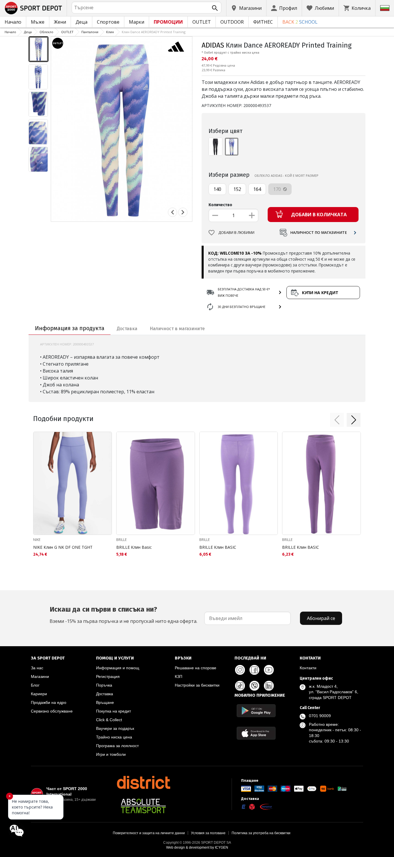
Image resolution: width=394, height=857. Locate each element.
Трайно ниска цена (114, 737)
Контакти (308, 668)
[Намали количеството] (215, 215)
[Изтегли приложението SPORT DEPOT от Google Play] (256, 710)
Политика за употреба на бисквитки (261, 833)
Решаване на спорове (195, 668)
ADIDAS (213, 45)
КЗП (178, 676)
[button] (337, 420)
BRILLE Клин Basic (134, 547)
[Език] (385, 8)
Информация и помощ (117, 668)
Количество (220, 204)
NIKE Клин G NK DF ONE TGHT (63, 547)
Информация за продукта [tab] (69, 328)
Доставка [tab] (127, 328)
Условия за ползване (208, 833)
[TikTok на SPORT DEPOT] (239, 685)
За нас (37, 668)
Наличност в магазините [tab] (177, 328)
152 (237, 189)
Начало (13, 22)
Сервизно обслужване (52, 711)
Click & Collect (109, 719)
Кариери (39, 693)
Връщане (105, 702)
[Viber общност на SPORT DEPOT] (254, 685)
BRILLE (121, 539)
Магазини (40, 676)
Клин (110, 32)
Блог (35, 685)
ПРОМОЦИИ (168, 22)
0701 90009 (320, 715)
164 (257, 189)
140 (217, 189)
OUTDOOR (232, 22)
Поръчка (104, 685)
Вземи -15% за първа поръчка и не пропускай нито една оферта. (123, 614)
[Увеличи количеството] (251, 215)
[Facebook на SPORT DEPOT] (254, 669)
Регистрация (108, 676)
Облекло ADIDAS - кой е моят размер (286, 175)
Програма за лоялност (117, 745)
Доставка (104, 693)
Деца (81, 22)
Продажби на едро (48, 702)
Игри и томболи (111, 754)
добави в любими (236, 232)
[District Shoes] (143, 782)
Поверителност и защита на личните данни (149, 833)
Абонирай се (321, 618)
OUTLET (201, 22)
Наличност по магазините (318, 232)
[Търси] (215, 8)
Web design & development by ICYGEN (197, 847)
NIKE (36, 539)
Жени (60, 22)
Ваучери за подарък (115, 728)
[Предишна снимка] (172, 212)
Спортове (108, 22)
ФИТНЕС (263, 22)
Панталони (89, 32)
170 (277, 189)
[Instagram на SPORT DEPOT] (239, 669)
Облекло (46, 32)
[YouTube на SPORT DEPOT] (268, 669)
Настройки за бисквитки (197, 685)
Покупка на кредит (113, 711)
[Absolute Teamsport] (143, 806)
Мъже (37, 22)
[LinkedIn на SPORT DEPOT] (268, 685)
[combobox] (147, 7)
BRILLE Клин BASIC (217, 547)
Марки (136, 22)
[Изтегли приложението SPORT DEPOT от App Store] (256, 733)
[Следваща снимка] (182, 212)
